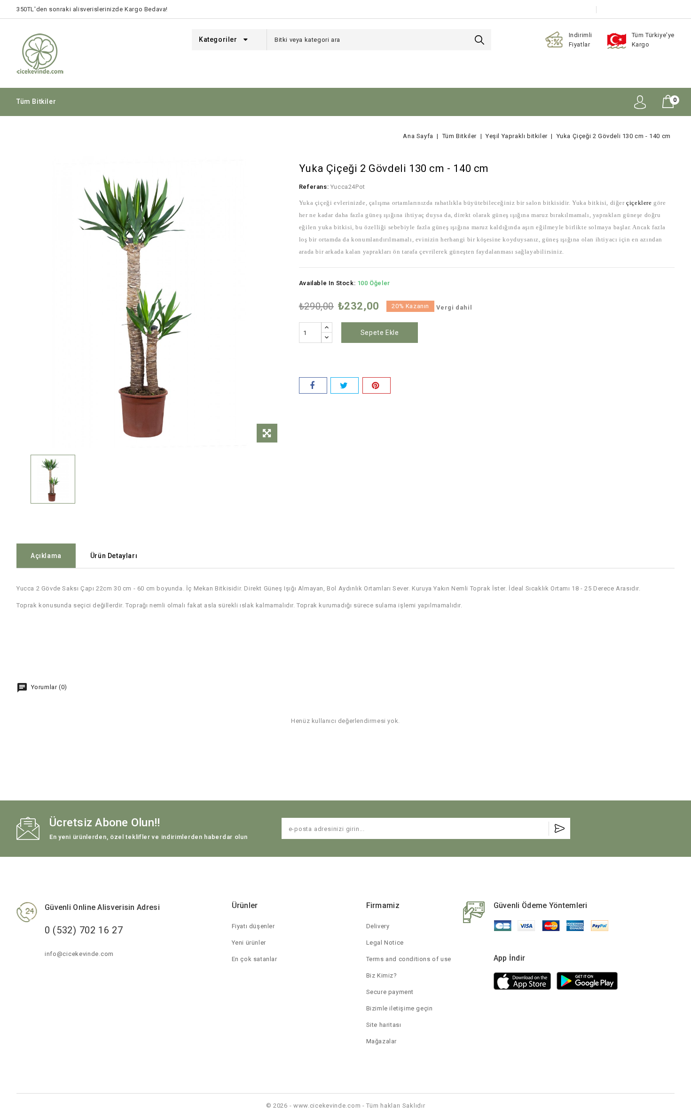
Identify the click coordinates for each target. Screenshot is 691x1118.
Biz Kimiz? (381, 975)
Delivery (378, 926)
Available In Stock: (327, 283)
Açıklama (46, 555)
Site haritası (383, 1024)
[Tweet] (344, 385)
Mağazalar (381, 1041)
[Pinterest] (376, 385)
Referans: (314, 186)
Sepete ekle (380, 332)
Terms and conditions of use (408, 959)
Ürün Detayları (113, 555)
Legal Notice (385, 942)
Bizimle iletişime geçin (641, 9)
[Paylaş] (313, 385)
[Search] (479, 39)
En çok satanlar (254, 959)
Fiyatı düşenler (253, 926)
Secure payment (390, 991)
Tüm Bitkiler (36, 101)
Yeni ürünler (249, 942)
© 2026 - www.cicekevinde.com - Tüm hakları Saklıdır (345, 1105)
